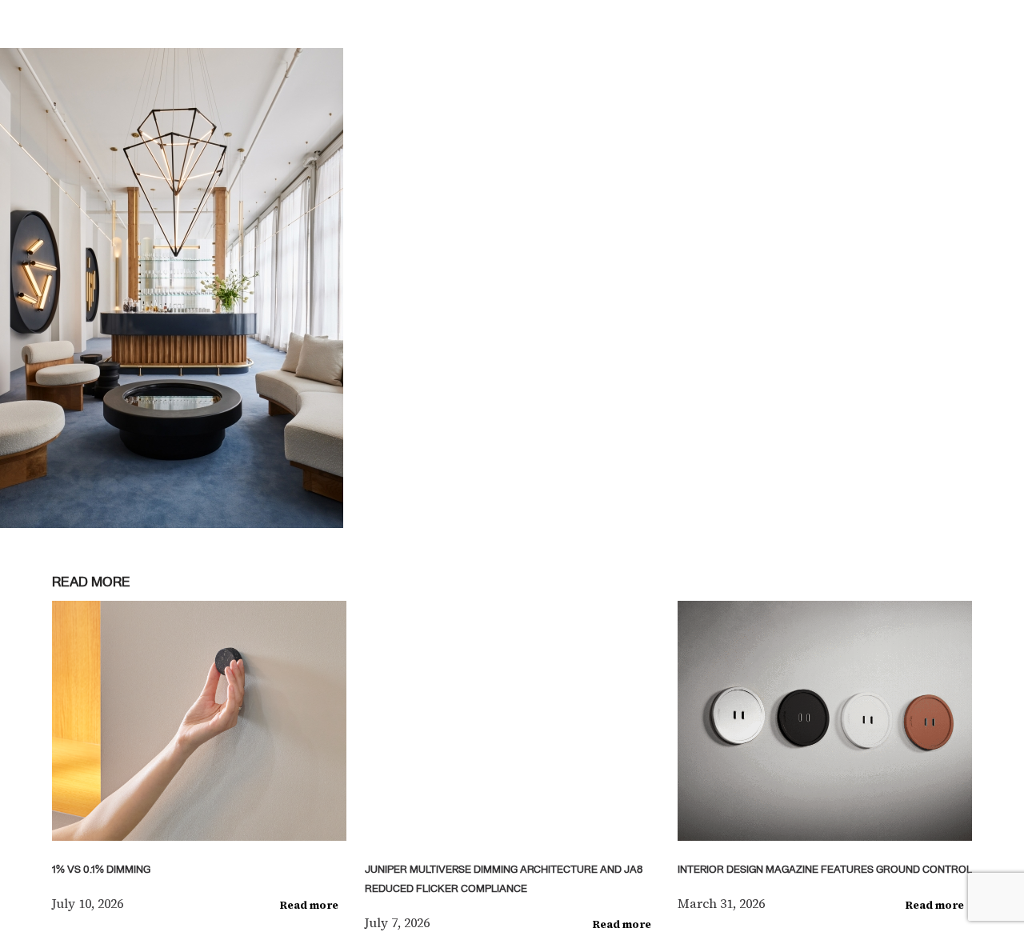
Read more (309, 905)
